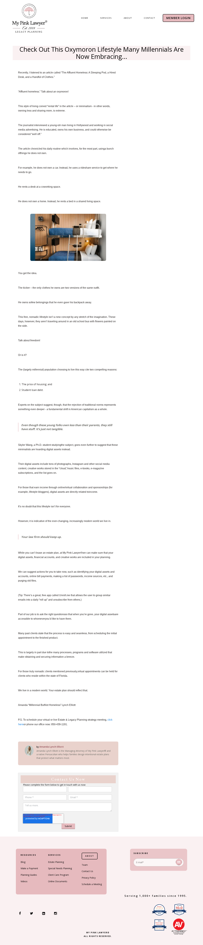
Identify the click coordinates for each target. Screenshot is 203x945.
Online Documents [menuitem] (57, 881)
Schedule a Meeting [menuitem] (92, 884)
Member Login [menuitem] (178, 18)
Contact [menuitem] (149, 17)
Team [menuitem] (85, 864)
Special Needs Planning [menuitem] (60, 868)
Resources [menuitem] (28, 855)
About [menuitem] (128, 17)
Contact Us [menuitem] (87, 871)
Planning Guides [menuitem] (29, 874)
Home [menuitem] (84, 17)
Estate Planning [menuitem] (56, 861)
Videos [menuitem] (24, 881)
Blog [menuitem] (23, 861)
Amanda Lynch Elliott (51, 746)
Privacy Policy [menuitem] (89, 877)
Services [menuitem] (106, 17)
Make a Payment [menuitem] (29, 868)
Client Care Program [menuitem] (58, 874)
